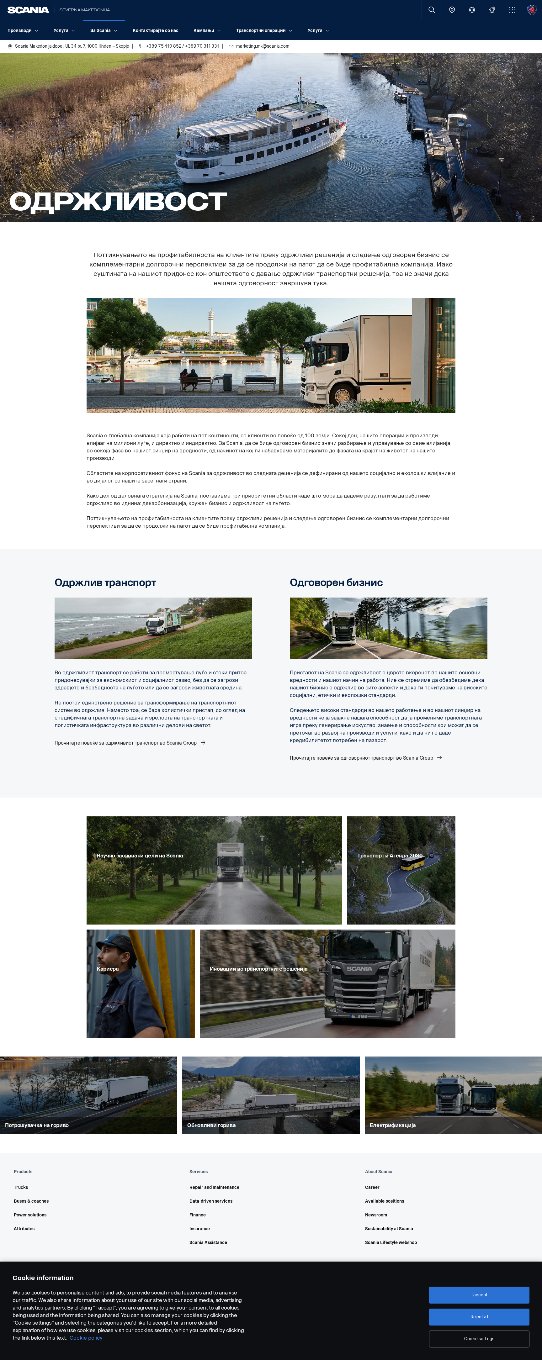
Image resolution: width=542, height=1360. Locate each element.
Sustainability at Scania (389, 1228)
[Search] (432, 10)
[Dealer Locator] (452, 10)
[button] (512, 10)
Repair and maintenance (214, 1187)
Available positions (384, 1201)
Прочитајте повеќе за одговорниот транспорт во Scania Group (362, 758)
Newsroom (376, 1215)
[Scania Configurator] (492, 10)
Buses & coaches (31, 1201)
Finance (197, 1215)
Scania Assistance (208, 1242)
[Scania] (28, 10)
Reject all (479, 1317)
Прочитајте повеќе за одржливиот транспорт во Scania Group (126, 743)
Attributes (24, 1228)
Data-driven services (210, 1201)
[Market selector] (472, 10)
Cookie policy (86, 1338)
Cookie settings (479, 1339)
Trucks (21, 1187)
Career (372, 1187)
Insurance (199, 1228)
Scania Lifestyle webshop (391, 1242)
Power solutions (30, 1215)
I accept (479, 1295)
